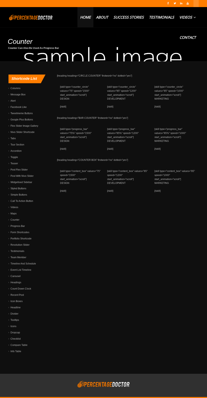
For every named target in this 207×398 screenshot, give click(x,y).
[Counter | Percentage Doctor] (30, 17)
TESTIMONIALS (161, 17)
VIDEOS (186, 17)
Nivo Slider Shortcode (23, 132)
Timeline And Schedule (23, 263)
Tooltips (15, 320)
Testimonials (17, 251)
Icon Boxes (17, 301)
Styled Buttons (18, 188)
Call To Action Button (22, 201)
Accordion (16, 151)
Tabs (13, 138)
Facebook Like (19, 107)
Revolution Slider (20, 244)
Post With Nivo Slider (22, 176)
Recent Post (17, 295)
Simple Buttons (19, 194)
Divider (14, 313)
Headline (16, 307)
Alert (13, 100)
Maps (14, 213)
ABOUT (102, 17)
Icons (13, 326)
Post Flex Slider (19, 169)
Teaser (14, 163)
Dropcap (15, 332)
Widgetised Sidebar (21, 182)
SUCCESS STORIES (128, 17)
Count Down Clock (21, 288)
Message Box (18, 94)
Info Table (16, 351)
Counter (15, 219)
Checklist (16, 338)
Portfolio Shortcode (21, 238)
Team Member (18, 257)
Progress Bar (18, 226)
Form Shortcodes (20, 232)
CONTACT (188, 37)
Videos (14, 207)
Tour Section (17, 144)
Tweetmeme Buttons (22, 113)
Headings (16, 282)
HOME (85, 17)
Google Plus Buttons (22, 119)
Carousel (16, 276)
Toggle (14, 157)
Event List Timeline (21, 269)
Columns (15, 88)
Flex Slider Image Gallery (24, 125)
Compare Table (19, 345)
